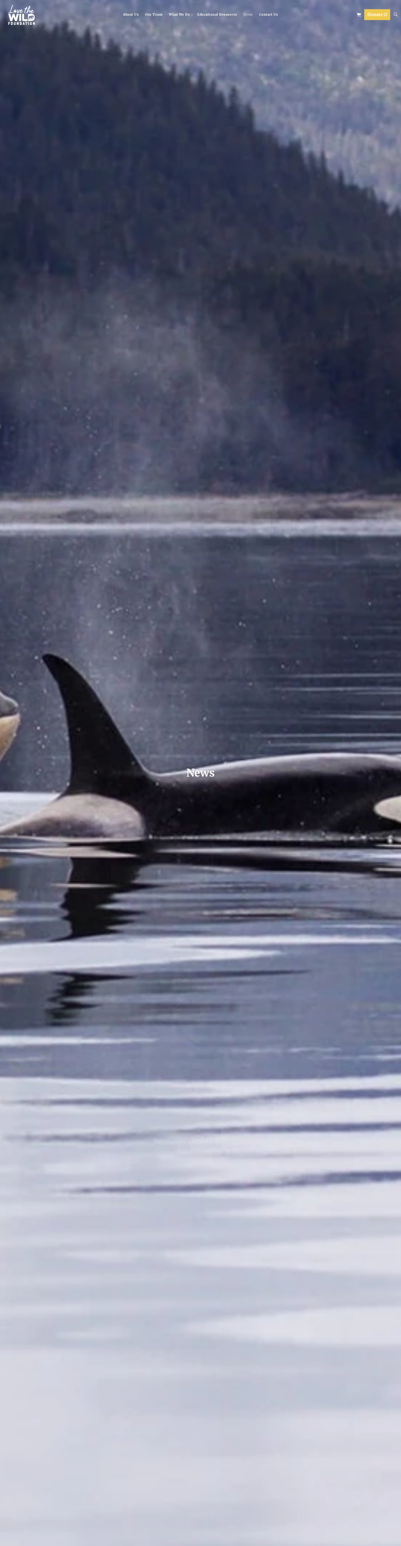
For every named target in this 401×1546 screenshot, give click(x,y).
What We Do (179, 15)
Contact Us (268, 15)
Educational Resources (217, 15)
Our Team (153, 15)
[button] (359, 14)
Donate (375, 14)
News (248, 15)
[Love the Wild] (21, 15)
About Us (131, 15)
